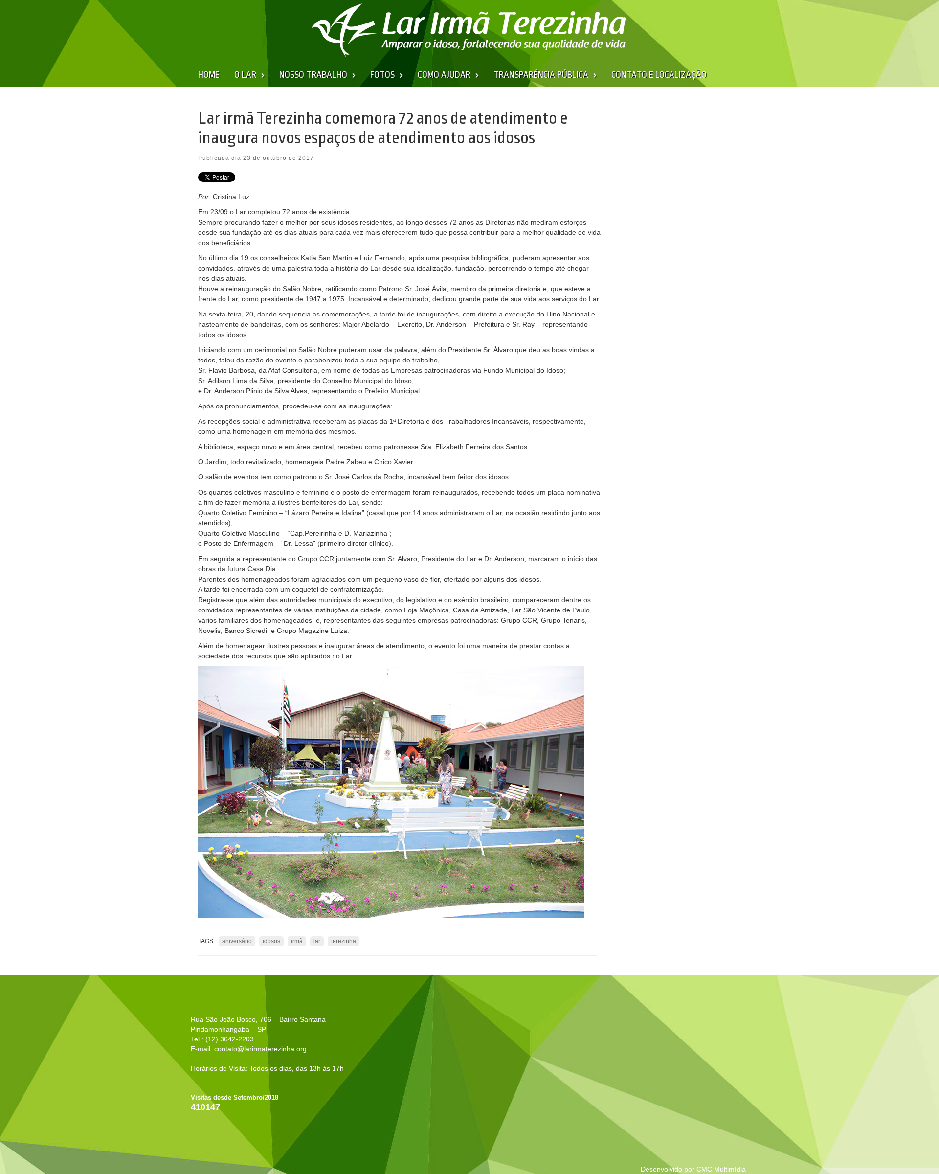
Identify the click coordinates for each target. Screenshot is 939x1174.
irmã (297, 941)
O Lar (245, 74)
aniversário (237, 941)
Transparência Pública (540, 74)
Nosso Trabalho (313, 74)
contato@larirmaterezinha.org (260, 1049)
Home (209, 74)
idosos (271, 941)
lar (316, 941)
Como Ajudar (444, 74)
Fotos (382, 74)
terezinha (343, 941)
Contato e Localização (659, 74)
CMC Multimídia (721, 1169)
